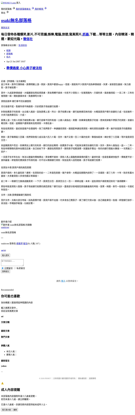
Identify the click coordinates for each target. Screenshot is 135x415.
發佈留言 (5, 271)
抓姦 (86, 34)
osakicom (5, 227)
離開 (15, 410)
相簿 (8, 50)
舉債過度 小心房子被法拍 (24, 68)
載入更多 (5, 255)
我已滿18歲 (6, 410)
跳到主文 (5, 28)
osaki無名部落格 (16, 20)
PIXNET (48, 378)
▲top (3, 250)
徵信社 (28, 39)
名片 (8, 57)
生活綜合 (22, 45)
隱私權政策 (82, 378)
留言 (25, 243)
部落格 (9, 54)
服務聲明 (92, 378)
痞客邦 (19, 243)
